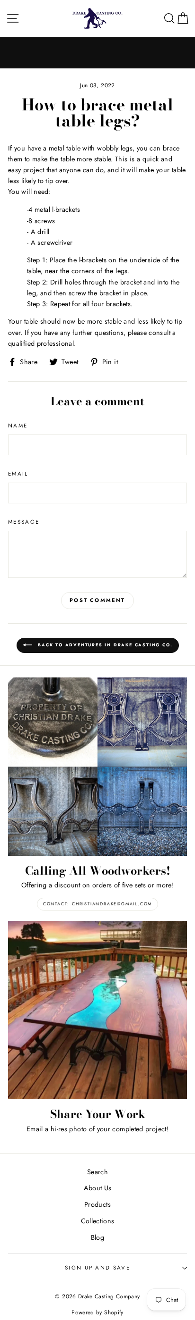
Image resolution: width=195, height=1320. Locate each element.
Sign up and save (97, 1267)
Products (97, 1204)
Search (97, 1172)
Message (23, 522)
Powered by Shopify (97, 1312)
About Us (98, 1188)
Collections (98, 1221)
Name (17, 425)
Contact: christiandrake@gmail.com (97, 904)
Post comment (97, 600)
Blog (97, 1237)
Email (18, 473)
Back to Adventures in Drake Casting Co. (104, 645)
